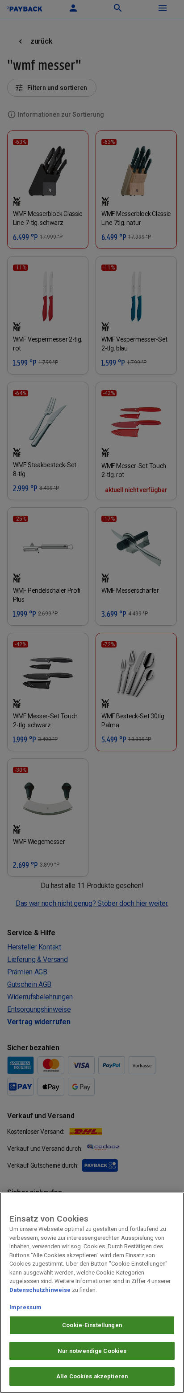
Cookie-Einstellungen (92, 1325)
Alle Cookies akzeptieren (92, 1376)
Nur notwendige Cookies (92, 1351)
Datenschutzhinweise (40, 1290)
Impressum (25, 1307)
